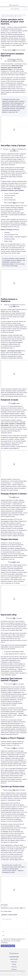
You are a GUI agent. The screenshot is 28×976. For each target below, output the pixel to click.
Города (14, 964)
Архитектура (14, 959)
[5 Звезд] (7, 906)
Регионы (14, 967)
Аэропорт (14, 961)
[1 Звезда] (1, 906)
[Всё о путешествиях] (14, 4)
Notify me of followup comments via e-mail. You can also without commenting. (13, 940)
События (14, 969)
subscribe (13, 941)
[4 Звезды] (5, 906)
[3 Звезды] (4, 906)
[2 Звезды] (3, 906)
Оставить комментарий (8, 946)
